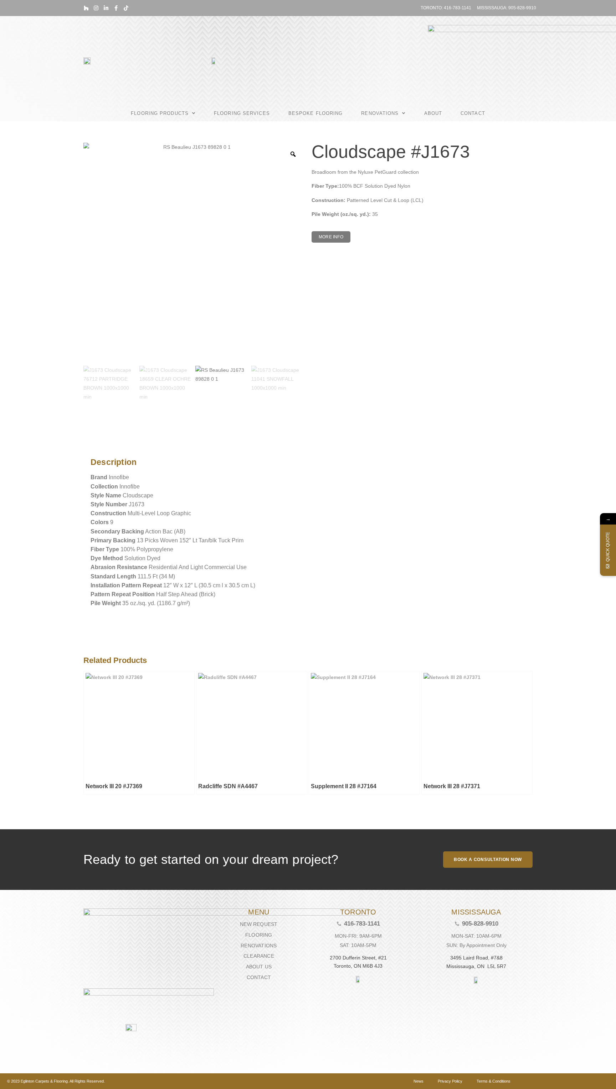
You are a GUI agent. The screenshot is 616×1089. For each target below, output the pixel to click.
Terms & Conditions (493, 1081)
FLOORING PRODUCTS (160, 113)
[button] (331, 237)
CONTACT (473, 113)
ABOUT (433, 113)
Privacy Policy (450, 1081)
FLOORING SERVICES (242, 113)
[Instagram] (96, 8)
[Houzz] (86, 8)
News (418, 1081)
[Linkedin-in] (106, 8)
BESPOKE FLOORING (315, 113)
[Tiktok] (126, 8)
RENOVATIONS (380, 113)
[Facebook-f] (116, 8)
